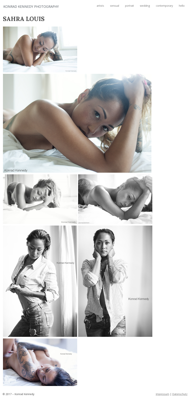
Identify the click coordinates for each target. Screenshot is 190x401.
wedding (145, 5)
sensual (114, 5)
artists (100, 5)
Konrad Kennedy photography (31, 6)
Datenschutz (179, 394)
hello (182, 5)
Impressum (162, 394)
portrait (129, 5)
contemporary (164, 5)
